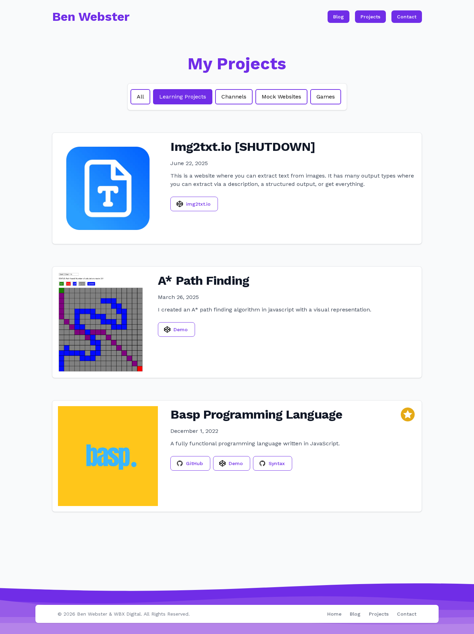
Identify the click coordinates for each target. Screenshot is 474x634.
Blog (338, 16)
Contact (406, 16)
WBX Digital (127, 614)
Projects (370, 16)
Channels (233, 96)
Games (325, 96)
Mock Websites (281, 96)
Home (334, 614)
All (140, 96)
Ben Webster (92, 614)
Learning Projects (182, 96)
